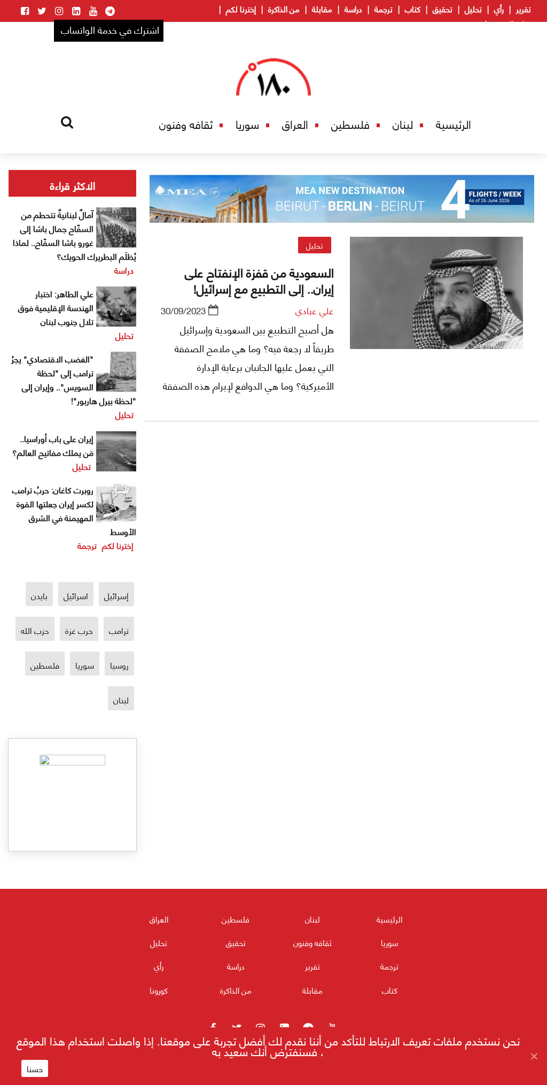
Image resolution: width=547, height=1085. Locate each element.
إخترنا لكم (241, 8)
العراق (295, 123)
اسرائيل (76, 595)
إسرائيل (116, 595)
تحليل (473, 8)
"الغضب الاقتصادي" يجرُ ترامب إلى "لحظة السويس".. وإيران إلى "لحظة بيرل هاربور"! (73, 379)
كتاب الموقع (511, 23)
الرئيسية (453, 123)
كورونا (159, 989)
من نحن (467, 23)
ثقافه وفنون (186, 123)
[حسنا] (533, 1056)
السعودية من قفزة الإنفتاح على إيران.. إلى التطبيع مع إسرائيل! (259, 279)
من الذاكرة (284, 8)
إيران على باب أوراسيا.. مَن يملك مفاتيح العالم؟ (52, 445)
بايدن (39, 595)
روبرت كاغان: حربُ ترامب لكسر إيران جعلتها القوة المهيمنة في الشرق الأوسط (74, 510)
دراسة (353, 8)
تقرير (523, 8)
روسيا (119, 664)
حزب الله (35, 630)
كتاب (412, 8)
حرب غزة (79, 630)
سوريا (247, 123)
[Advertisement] (342, 555)
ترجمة (383, 8)
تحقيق (442, 8)
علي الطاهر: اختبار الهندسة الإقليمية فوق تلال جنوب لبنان (55, 307)
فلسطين (350, 123)
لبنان (403, 123)
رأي (499, 8)
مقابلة (322, 8)
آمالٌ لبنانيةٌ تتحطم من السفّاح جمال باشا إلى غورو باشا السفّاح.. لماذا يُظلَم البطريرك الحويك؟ (74, 235)
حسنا (35, 1068)
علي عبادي (314, 310)
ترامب (119, 630)
